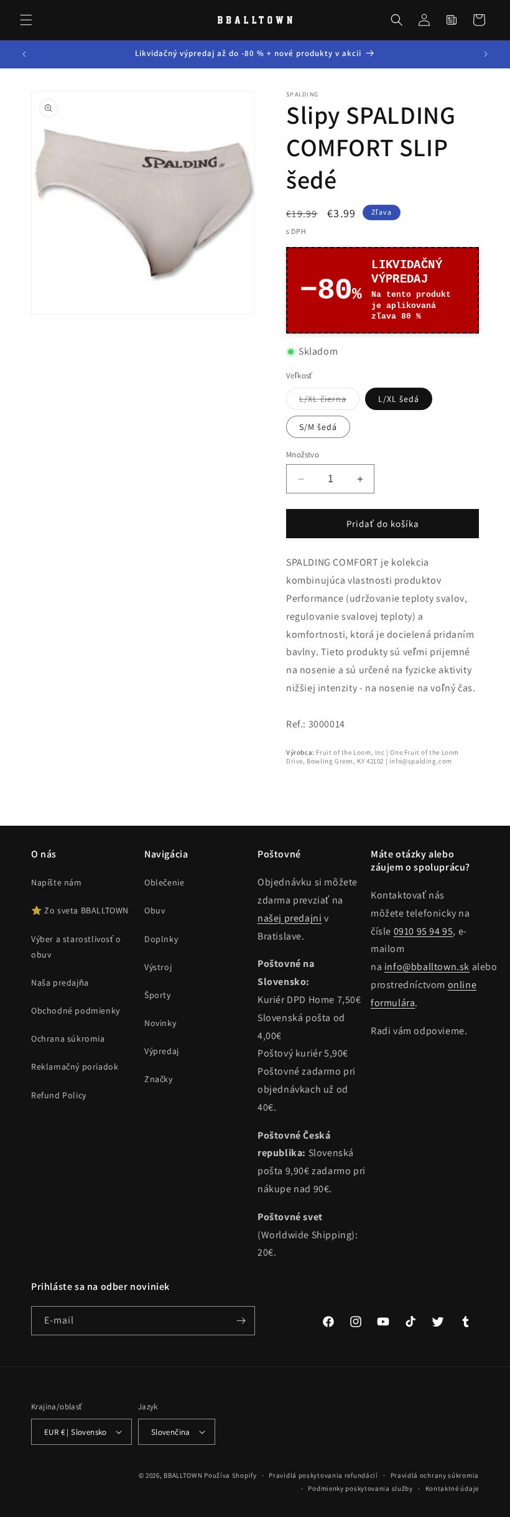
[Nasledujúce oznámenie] (485, 54)
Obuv (154, 910)
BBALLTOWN (183, 1475)
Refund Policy (58, 1095)
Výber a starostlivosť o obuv (76, 946)
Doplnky (161, 939)
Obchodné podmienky (75, 1010)
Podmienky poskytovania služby (360, 1488)
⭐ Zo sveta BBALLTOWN (80, 910)
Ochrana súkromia (68, 1038)
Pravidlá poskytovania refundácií (323, 1475)
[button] (26, 20)
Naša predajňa (60, 982)
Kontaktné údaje (452, 1488)
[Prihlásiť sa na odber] (240, 1320)
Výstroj (158, 967)
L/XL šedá (398, 398)
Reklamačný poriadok (74, 1066)
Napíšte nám (56, 882)
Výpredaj (161, 1051)
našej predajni (289, 918)
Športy (157, 995)
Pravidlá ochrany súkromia (435, 1475)
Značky (158, 1079)
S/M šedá (318, 426)
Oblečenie (164, 882)
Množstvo (302, 454)
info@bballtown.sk (427, 966)
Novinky (160, 1023)
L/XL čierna (329, 401)
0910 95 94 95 (423, 931)
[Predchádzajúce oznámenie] (24, 54)
